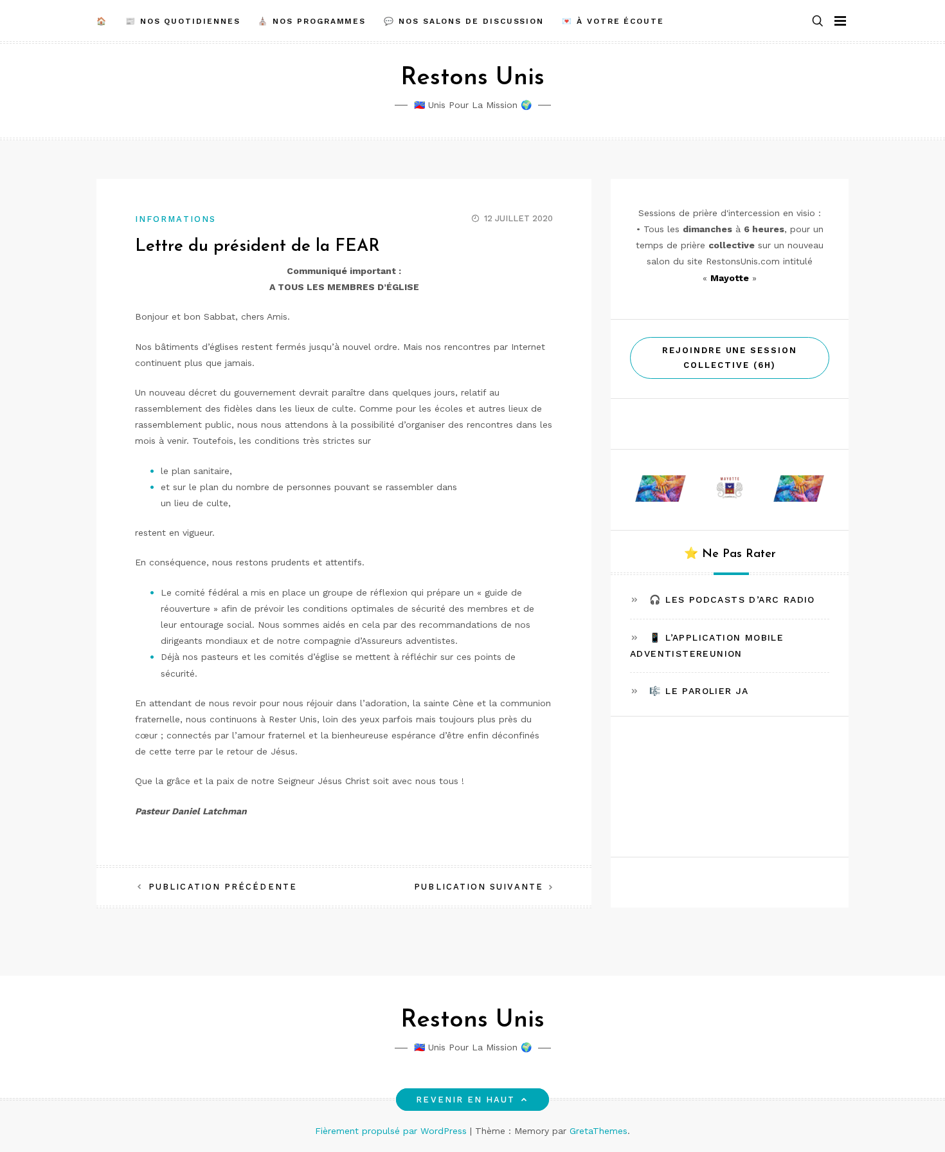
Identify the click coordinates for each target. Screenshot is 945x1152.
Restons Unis (472, 78)
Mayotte (729, 277)
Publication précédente (222, 886)
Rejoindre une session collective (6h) (729, 357)
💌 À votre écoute (613, 21)
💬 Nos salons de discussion (464, 21)
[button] (818, 22)
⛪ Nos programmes (312, 21)
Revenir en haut (465, 1099)
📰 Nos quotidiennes (182, 21)
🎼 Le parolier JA (698, 691)
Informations (175, 219)
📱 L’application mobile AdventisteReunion (707, 645)
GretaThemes (598, 1131)
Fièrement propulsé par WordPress (392, 1131)
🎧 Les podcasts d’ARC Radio (732, 599)
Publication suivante (478, 886)
